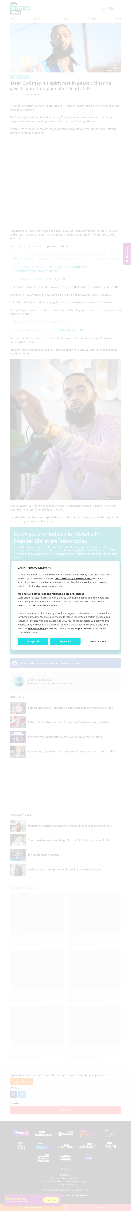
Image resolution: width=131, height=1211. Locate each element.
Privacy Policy (36, 628)
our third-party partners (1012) (73, 578)
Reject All (65, 641)
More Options (98, 641)
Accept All (33, 641)
